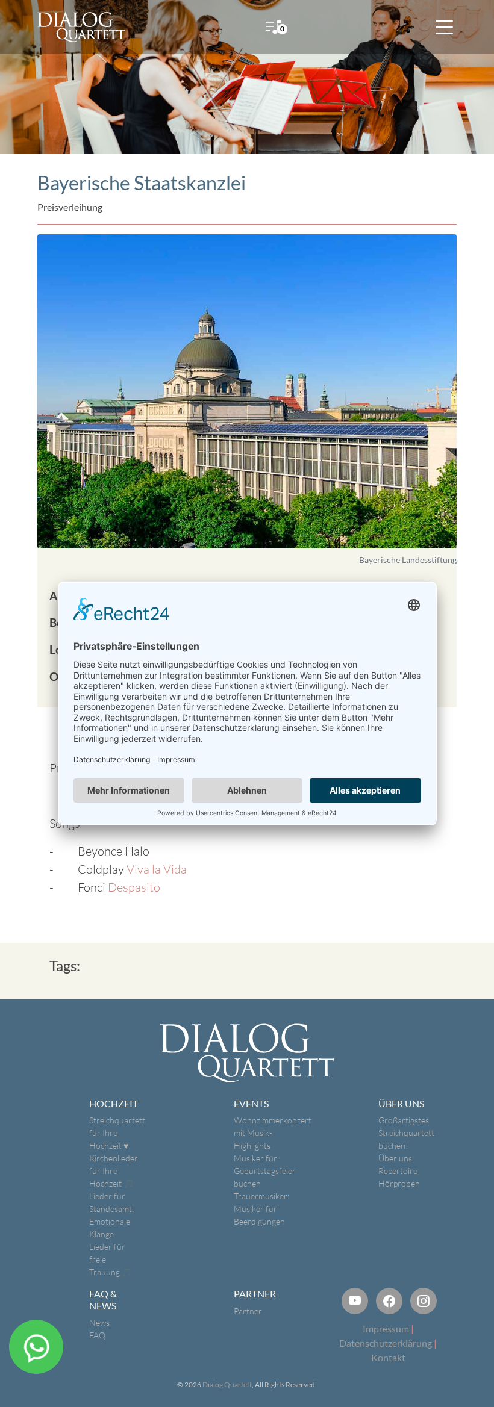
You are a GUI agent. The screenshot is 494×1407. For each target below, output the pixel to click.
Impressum (386, 1328)
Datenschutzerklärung (385, 1343)
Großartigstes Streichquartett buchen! (406, 1133)
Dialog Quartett (227, 1384)
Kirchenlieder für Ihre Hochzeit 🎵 (113, 1170)
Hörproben (399, 1183)
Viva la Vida (157, 869)
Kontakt (388, 1357)
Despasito (134, 887)
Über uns (395, 1158)
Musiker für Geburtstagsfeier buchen (265, 1170)
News (99, 1322)
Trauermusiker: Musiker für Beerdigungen (261, 1208)
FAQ (97, 1335)
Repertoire (397, 1171)
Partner (248, 1311)
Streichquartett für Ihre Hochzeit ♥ (117, 1133)
